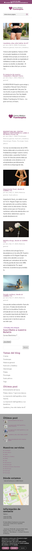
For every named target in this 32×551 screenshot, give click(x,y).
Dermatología (7, 464)
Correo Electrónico (10, 335)
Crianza (5, 356)
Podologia (7, 470)
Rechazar (14, 548)
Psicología (20, 141)
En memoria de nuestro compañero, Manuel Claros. (13, 75)
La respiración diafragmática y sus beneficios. (18, 430)
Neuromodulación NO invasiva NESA (17, 440)
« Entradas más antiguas (11, 328)
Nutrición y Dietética (21, 47)
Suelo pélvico (13, 195)
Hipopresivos (7, 462)
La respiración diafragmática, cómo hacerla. (17, 426)
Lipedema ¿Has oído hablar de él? (15, 43)
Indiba (6, 454)
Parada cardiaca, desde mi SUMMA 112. (13, 295)
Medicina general (8, 47)
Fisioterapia (22, 45)
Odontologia (7, 468)
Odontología (7, 141)
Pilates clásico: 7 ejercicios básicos (14, 393)
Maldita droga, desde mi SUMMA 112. (15, 241)
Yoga (4, 382)
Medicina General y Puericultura (12, 466)
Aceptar (5, 548)
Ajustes (23, 548)
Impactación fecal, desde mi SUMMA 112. (13, 189)
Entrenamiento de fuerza (11, 390)
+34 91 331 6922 (16, 1)
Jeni (7, 45)
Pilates (14, 141)
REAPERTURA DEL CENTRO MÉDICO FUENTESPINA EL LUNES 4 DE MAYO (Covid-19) (16, 133)
